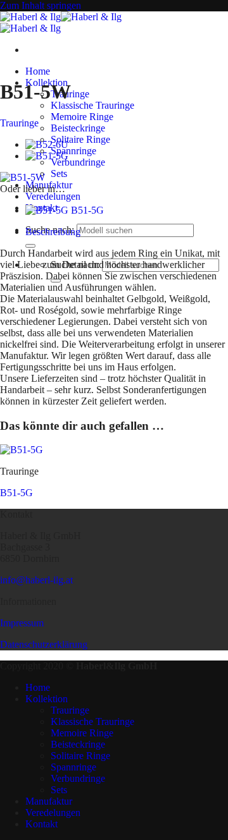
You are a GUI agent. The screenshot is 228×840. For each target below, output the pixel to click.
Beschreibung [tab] (52, 231)
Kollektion (46, 698)
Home (37, 71)
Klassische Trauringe (92, 105)
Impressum (22, 623)
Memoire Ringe (82, 116)
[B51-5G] (46, 155)
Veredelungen (52, 196)
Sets (59, 173)
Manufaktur (48, 801)
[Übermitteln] (30, 246)
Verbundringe (78, 162)
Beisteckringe (78, 128)
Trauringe (19, 123)
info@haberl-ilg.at (36, 580)
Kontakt (41, 824)
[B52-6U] (46, 144)
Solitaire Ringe (80, 139)
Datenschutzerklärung (43, 644)
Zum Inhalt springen (40, 5)
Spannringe (73, 150)
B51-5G (16, 492)
